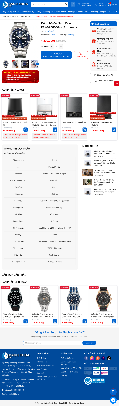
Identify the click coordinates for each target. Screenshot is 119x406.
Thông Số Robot (67, 358)
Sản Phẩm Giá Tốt (13, 90)
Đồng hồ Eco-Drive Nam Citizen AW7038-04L (72, 315)
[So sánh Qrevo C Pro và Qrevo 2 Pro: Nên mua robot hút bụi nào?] (87, 172)
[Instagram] (92, 358)
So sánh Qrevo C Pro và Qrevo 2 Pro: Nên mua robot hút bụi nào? (104, 172)
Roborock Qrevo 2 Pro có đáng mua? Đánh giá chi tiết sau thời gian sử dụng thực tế (105, 163)
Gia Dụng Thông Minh (99, 11)
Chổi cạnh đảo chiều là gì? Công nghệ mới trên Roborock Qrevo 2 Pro (105, 153)
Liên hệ (64, 375)
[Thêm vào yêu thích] (25, 107)
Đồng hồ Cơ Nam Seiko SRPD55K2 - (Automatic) (13, 315)
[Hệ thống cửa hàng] (73, 4)
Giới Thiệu (41, 358)
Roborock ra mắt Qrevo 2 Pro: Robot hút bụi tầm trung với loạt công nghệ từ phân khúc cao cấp (105, 192)
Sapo (82, 403)
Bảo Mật (40, 373)
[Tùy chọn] (25, 129)
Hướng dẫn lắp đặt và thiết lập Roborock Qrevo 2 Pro (104, 181)
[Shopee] (98, 358)
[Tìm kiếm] (66, 4)
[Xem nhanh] (25, 102)
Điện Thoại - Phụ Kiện (65, 11)
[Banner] (20, 76)
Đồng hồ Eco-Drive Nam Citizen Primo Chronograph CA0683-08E (102, 317)
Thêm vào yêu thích (105, 75)
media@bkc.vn (13, 394)
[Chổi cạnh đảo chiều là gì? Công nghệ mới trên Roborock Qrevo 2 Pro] (87, 153)
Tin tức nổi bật (90, 146)
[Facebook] (86, 358)
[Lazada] (103, 358)
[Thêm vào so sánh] (25, 112)
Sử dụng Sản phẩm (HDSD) (68, 363)
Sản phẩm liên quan (15, 282)
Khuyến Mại (42, 362)
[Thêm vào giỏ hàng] (55, 129)
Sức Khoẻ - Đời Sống (69, 372)
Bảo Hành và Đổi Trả (45, 365)
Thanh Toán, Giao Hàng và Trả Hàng (46, 378)
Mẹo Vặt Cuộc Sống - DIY (71, 368)
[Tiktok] (109, 358)
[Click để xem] (20, 40)
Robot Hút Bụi (28, 11)
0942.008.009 (103, 63)
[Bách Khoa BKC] (15, 4)
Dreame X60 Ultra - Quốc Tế (74, 122)
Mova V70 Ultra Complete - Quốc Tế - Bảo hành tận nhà (44, 123)
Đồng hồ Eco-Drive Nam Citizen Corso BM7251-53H (44, 315)
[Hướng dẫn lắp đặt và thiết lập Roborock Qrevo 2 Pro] (87, 182)
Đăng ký (89, 343)
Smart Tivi (82, 11)
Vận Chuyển (42, 369)
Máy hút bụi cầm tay (11, 11)
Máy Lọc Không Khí (45, 11)
